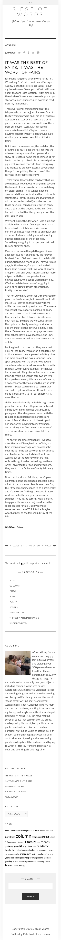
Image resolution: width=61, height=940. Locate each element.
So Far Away (44, 546)
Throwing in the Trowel (18, 775)
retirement (31, 862)
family (31, 842)
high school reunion (24, 850)
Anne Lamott (10, 830)
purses (15, 862)
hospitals (42, 850)
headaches (10, 850)
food (38, 842)
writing (22, 865)
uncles (15, 865)
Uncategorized (18, 623)
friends (45, 842)
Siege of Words (30, 11)
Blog (12, 580)
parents (32, 857)
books (36, 830)
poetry (9, 861)
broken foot (44, 830)
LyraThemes (43, 934)
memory (8, 854)
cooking (44, 836)
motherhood (37, 854)
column (23, 836)
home (35, 850)
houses (50, 850)
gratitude (28, 846)
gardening (9, 846)
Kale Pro (28, 934)
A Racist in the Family (22, 546)
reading (23, 861)
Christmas (10, 837)
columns (36, 837)
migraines (25, 853)
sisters (47, 862)
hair (34, 846)
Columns (20, 527)
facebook (22, 842)
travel (9, 865)
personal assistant (43, 858)
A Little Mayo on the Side (18, 781)
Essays (12, 591)
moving (45, 854)
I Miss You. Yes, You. (15, 786)
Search (30, 896)
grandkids (19, 846)
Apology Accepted (15, 791)
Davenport (12, 842)
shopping (40, 862)
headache (43, 846)
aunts (18, 830)
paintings (24, 858)
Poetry (13, 601)
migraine (16, 854)
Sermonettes (16, 612)
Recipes (13, 607)
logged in (24, 563)
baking (24, 830)
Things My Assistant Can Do (24, 618)
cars (51, 830)
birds (29, 830)
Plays (12, 596)
